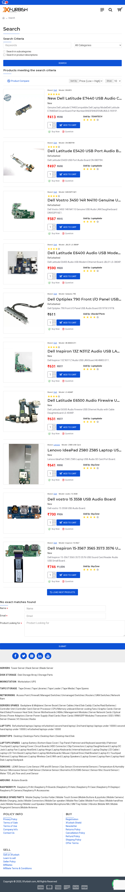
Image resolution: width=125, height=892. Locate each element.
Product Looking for (10, 623)
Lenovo (57, 445)
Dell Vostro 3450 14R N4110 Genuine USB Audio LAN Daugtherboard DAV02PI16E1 (85, 200)
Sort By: (73, 81)
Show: (109, 81)
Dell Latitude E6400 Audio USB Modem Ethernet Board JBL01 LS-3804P (85, 253)
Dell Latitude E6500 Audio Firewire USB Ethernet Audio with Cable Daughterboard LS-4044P (85, 400)
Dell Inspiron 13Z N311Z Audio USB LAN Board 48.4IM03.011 (85, 351)
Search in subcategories (19, 51)
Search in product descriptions (22, 55)
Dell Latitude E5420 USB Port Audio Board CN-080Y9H (85, 151)
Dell (55, 90)
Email (3, 615)
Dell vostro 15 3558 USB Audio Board (82, 499)
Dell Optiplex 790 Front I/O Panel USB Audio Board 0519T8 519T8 (85, 299)
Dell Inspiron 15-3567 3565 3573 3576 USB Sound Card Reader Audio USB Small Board (85, 548)
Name (3, 608)
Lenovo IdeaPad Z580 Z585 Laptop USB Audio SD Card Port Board (85, 450)
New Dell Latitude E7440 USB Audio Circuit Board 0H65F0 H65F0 (85, 98)
